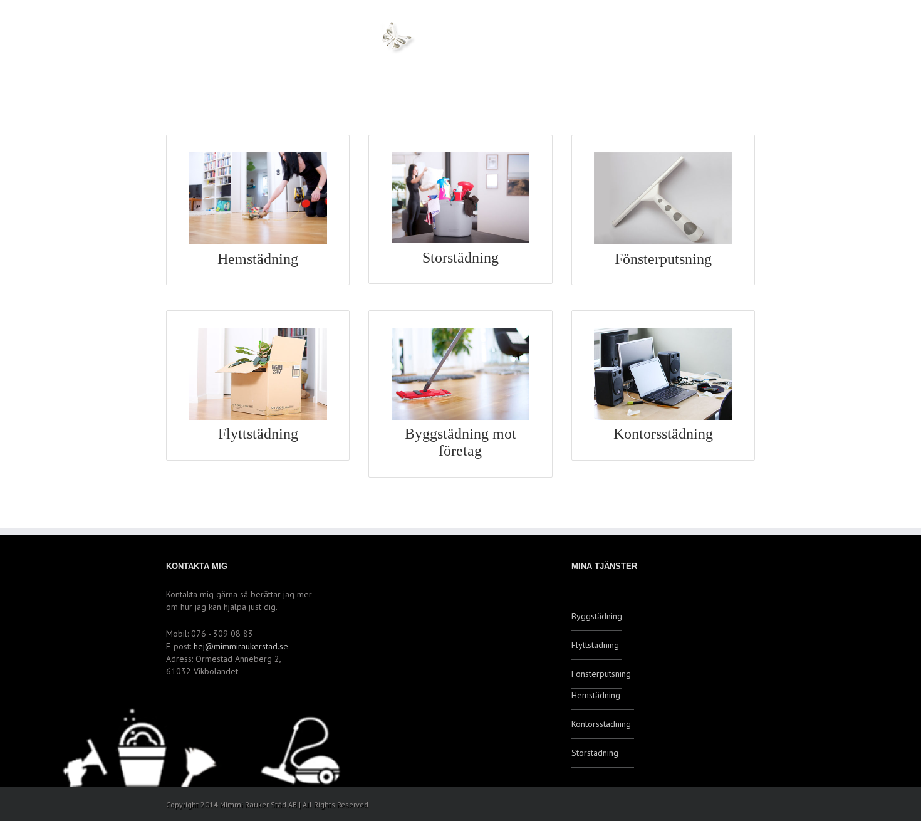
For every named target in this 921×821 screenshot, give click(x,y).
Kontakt (545, 44)
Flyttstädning (595, 645)
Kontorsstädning (601, 723)
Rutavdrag (700, 44)
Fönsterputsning (596, 673)
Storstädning (594, 752)
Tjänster (619, 44)
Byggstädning (596, 616)
